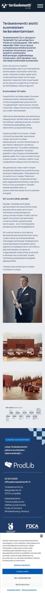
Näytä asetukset (22, 584)
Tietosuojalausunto (14, 501)
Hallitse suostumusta (15, 504)
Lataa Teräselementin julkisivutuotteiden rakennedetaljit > (16, 450)
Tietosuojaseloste (29, 590)
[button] (41, 536)
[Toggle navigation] (40, 6)
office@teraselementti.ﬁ (17, 481)
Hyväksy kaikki (22, 571)
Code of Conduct (13, 508)
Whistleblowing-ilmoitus (17, 511)
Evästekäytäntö (13, 590)
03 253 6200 (11, 478)
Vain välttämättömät (22, 578)
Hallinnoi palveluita (22, 565)
